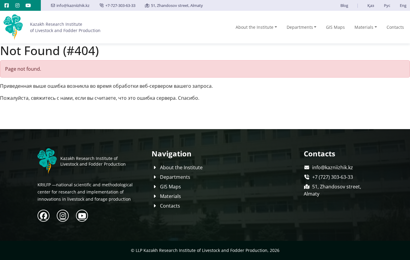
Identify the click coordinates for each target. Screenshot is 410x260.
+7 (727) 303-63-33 (332, 177)
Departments (300, 27)
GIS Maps (335, 27)
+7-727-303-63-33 (120, 5)
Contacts (395, 27)
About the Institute (254, 27)
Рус (387, 5)
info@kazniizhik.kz (72, 5)
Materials (363, 27)
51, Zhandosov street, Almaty (177, 5)
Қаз (370, 5)
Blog (344, 5)
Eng (403, 5)
